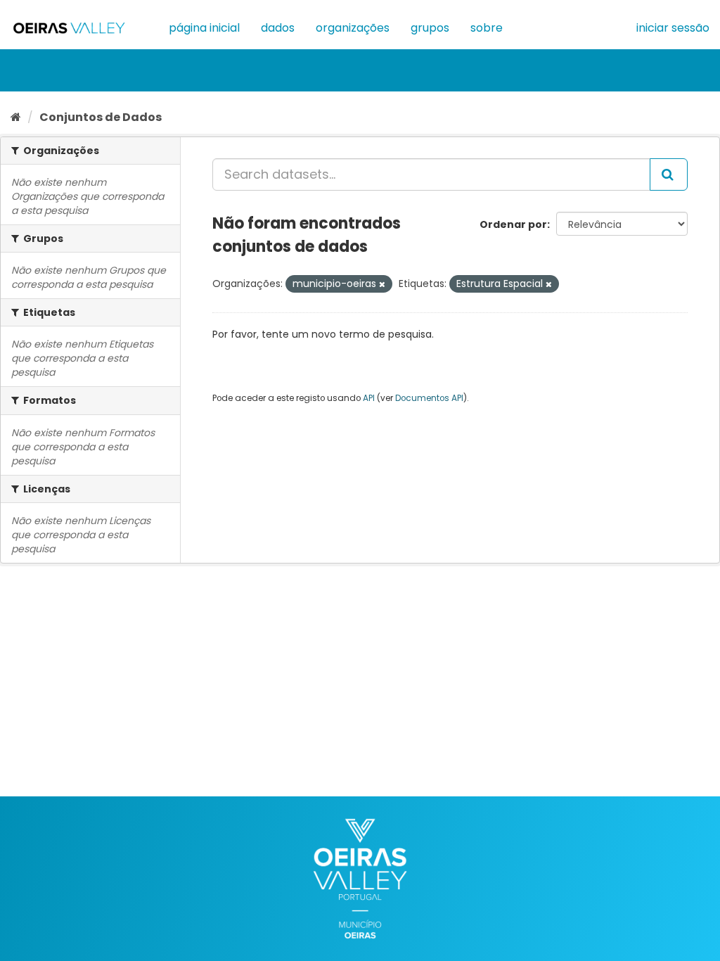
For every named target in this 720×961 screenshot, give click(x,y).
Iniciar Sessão (672, 28)
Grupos (430, 28)
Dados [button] (278, 28)
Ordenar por (513, 224)
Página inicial (204, 28)
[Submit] (669, 174)
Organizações (353, 28)
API (369, 398)
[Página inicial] (16, 117)
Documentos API (429, 398)
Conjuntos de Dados (100, 117)
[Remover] (382, 284)
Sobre (486, 28)
